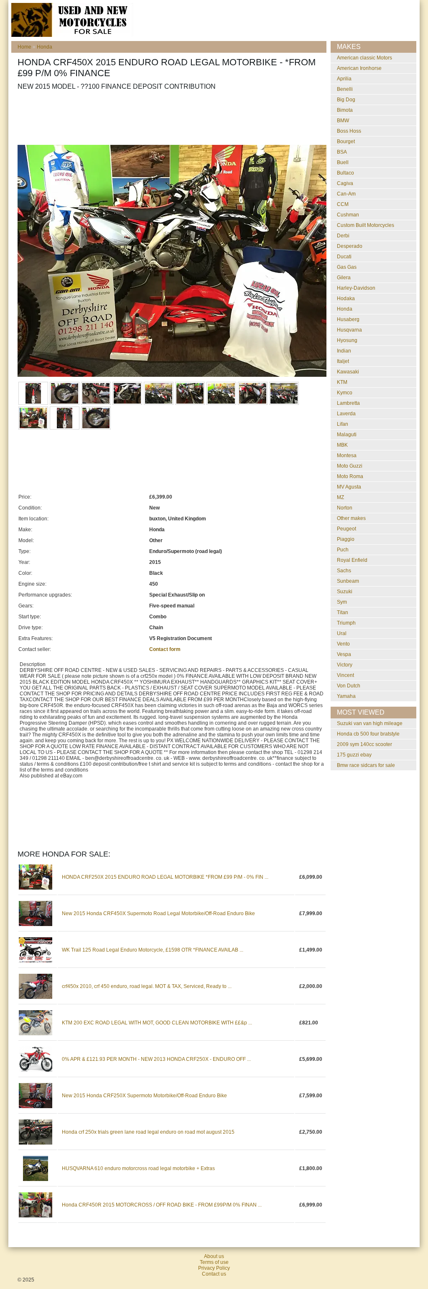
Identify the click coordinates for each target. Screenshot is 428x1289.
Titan (342, 612)
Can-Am (346, 194)
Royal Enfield (352, 560)
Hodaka (346, 298)
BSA (342, 152)
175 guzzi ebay (354, 755)
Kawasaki (348, 372)
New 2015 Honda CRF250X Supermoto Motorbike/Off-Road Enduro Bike (144, 1096)
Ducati (344, 257)
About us (214, 1256)
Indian (344, 351)
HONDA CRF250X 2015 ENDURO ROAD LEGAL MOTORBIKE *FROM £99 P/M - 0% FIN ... (165, 877)
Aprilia (344, 79)
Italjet (343, 361)
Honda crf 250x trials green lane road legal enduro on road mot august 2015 (148, 1132)
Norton (344, 508)
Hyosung (347, 340)
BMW (343, 120)
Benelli (345, 89)
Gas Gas (347, 267)
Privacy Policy (214, 1268)
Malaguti (347, 434)
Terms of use (214, 1262)
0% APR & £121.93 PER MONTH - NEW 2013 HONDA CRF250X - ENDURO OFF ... (156, 1059)
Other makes (351, 518)
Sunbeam (348, 581)
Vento (343, 644)
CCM (343, 204)
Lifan (342, 424)
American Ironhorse (359, 68)
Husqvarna (349, 330)
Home (24, 47)
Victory (344, 665)
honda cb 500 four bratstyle (368, 734)
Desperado (349, 246)
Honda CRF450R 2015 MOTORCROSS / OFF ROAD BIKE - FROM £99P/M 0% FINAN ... (162, 1205)
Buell (343, 162)
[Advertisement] (170, 117)
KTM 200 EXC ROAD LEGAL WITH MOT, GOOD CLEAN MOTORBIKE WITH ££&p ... (157, 1023)
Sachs (344, 571)
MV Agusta (349, 487)
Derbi (343, 236)
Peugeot (346, 529)
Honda (44, 47)
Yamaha (346, 696)
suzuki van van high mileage (370, 723)
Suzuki (344, 591)
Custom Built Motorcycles (365, 225)
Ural (341, 633)
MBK (342, 445)
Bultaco (345, 173)
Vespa (344, 654)
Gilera (344, 277)
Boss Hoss (349, 131)
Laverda (346, 414)
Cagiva (345, 183)
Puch (343, 550)
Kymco (344, 393)
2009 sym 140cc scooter (364, 744)
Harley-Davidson (356, 288)
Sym (342, 602)
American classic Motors (364, 58)
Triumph (346, 623)
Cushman (348, 215)
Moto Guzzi (349, 466)
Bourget (346, 141)
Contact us (214, 1274)
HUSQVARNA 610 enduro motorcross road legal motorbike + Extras (138, 1168)
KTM (342, 382)
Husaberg (348, 319)
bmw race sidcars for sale (366, 765)
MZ (340, 497)
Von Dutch (348, 686)
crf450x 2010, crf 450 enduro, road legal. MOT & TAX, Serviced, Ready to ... (147, 986)
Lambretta (348, 403)
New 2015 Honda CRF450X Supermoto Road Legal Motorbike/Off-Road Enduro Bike (158, 913)
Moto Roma (350, 476)
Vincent (345, 675)
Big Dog (346, 100)
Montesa (347, 455)
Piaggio (345, 539)
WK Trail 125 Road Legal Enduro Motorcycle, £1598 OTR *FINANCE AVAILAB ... (152, 950)
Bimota (345, 110)
